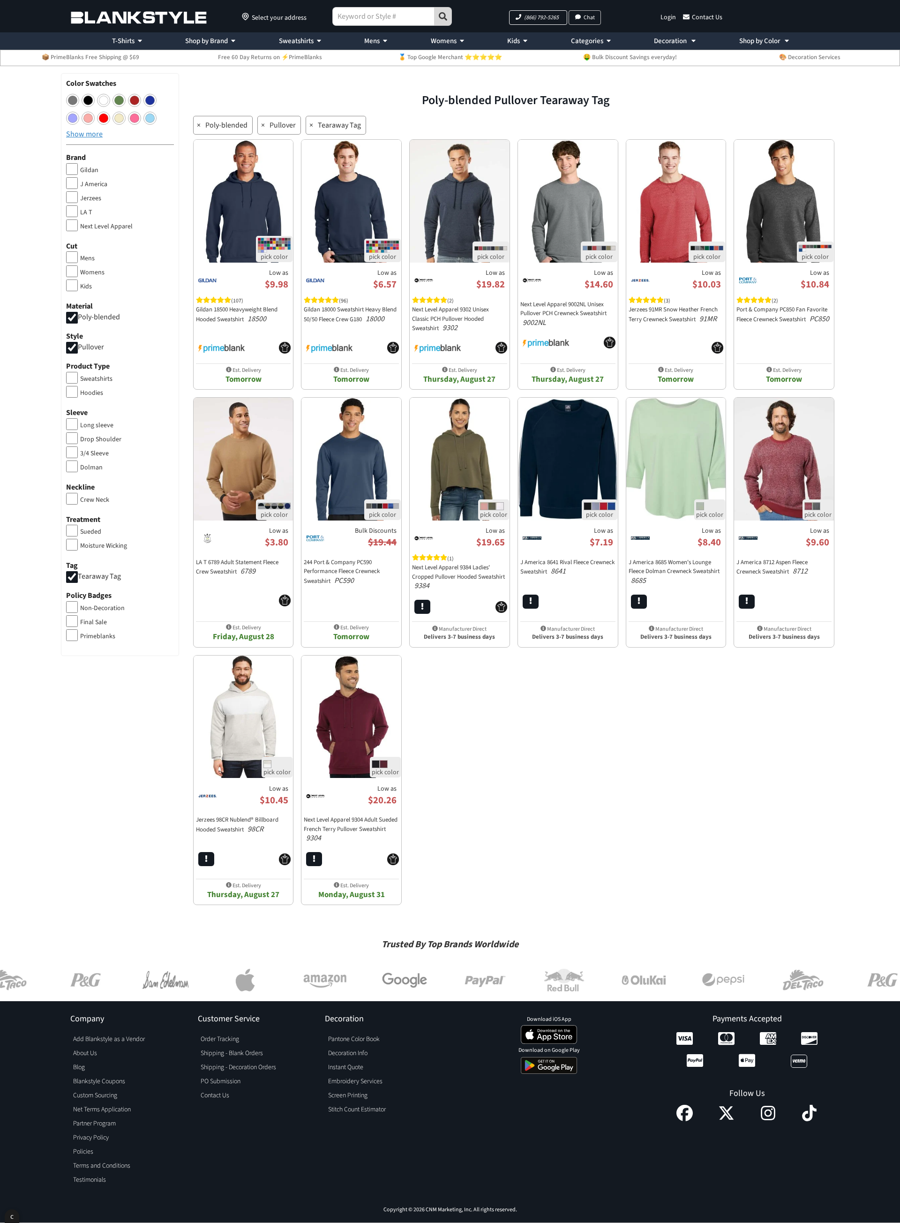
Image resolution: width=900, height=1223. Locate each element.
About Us (85, 1053)
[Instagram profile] (768, 1119)
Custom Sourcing (95, 1095)
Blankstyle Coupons (99, 1081)
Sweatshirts (296, 41)
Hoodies (91, 393)
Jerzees (90, 198)
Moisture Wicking (103, 546)
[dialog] (12, 1216)
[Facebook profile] (684, 1119)
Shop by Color (760, 41)
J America (93, 184)
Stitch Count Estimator (357, 1109)
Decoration (671, 41)
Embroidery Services (355, 1081)
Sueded (90, 531)
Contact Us (707, 17)
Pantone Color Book (354, 1039)
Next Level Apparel (106, 226)
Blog (79, 1067)
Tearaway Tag (99, 577)
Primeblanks (97, 636)
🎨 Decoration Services (809, 57)
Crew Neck (94, 500)
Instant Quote (345, 1067)
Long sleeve (96, 425)
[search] (443, 16)
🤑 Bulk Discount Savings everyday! (630, 57)
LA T (86, 212)
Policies (83, 1151)
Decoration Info (348, 1053)
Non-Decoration (102, 608)
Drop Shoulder (100, 439)
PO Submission (220, 1081)
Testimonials (89, 1180)
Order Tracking (220, 1039)
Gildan (89, 170)
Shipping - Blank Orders (232, 1053)
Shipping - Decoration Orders (238, 1067)
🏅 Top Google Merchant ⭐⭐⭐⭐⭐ (450, 57)
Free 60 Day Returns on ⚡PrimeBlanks (270, 57)
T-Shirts (123, 41)
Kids (513, 41)
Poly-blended (99, 317)
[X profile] (726, 1119)
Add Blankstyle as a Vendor (109, 1039)
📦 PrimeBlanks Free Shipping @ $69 (90, 57)
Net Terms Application (102, 1109)
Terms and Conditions (101, 1165)
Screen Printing (348, 1095)
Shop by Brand (206, 41)
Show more (84, 134)
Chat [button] (589, 18)
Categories (587, 41)
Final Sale (93, 622)
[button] (538, 17)
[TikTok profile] (809, 1119)
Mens (372, 41)
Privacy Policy (91, 1137)
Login (668, 17)
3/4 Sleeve (94, 453)
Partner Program (94, 1123)
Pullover (91, 347)
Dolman (91, 467)
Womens (444, 41)
